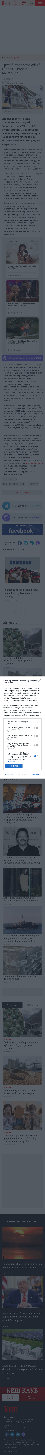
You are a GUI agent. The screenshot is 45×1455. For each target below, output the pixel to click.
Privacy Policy (36, 774)
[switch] (36, 728)
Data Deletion (9, 774)
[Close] (40, 681)
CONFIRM (13, 766)
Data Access (22, 774)
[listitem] (22, 722)
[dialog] (22, 727)
